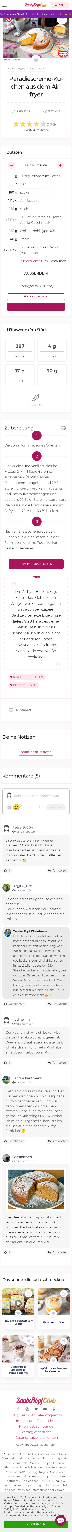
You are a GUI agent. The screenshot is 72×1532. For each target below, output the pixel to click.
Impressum (25, 1421)
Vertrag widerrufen (37, 1432)
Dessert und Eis (24, 685)
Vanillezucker (30, 201)
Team (24, 1415)
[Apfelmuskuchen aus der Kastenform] (54, 1351)
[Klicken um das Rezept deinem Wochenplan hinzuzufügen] (28, 1293)
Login (61, 5)
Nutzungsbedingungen (36, 1426)
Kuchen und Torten (27, 676)
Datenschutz (47, 1421)
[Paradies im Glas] (54, 1303)
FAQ (14, 1415)
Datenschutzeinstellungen (36, 1438)
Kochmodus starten (36, 564)
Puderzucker (30, 261)
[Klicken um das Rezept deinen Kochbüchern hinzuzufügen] (18, 1313)
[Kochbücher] (36, 60)
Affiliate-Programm (46, 1415)
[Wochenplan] (62, 20)
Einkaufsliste (37, 296)
